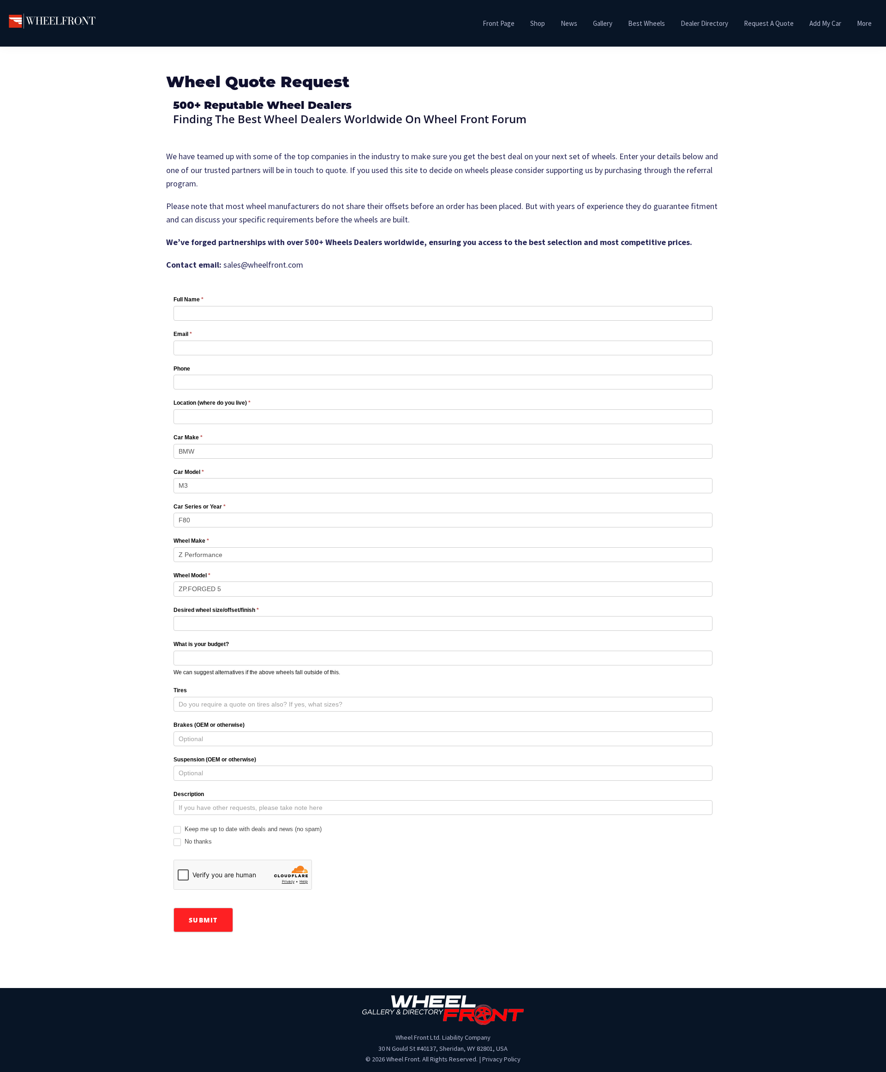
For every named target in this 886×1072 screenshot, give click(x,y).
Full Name (189, 299)
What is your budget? (201, 644)
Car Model (189, 472)
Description (189, 794)
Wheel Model (192, 575)
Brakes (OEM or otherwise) (209, 725)
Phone (182, 368)
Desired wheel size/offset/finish (216, 610)
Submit (203, 920)
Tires (180, 690)
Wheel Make (191, 541)
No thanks (197, 841)
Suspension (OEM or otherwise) (215, 759)
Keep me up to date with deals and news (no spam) (252, 829)
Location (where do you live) (212, 403)
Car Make (188, 437)
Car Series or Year (200, 506)
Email (183, 334)
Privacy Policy (501, 1059)
